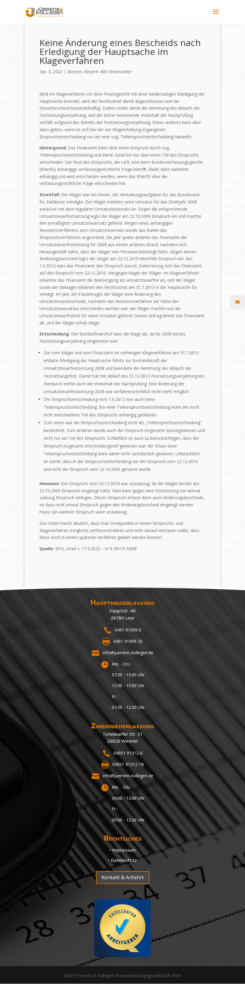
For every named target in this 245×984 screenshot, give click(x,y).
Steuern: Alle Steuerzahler (108, 71)
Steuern (74, 71)
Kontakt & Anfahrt (123, 877)
